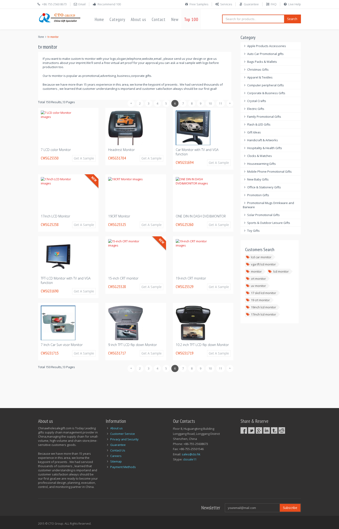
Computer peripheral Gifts (265, 85)
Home (99, 19)
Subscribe (290, 507)
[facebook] (244, 430)
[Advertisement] (122, 387)
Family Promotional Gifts (264, 116)
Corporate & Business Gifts (266, 93)
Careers (116, 456)
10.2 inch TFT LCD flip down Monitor (202, 345)
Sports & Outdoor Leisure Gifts (268, 223)
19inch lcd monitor (263, 307)
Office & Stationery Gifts (264, 187)
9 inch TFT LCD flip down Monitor (132, 345)
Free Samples (199, 4)
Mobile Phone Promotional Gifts (269, 171)
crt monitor (258, 279)
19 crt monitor (260, 300)
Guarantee (251, 4)
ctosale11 (189, 459)
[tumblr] (274, 430)
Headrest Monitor (121, 149)
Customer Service (122, 434)
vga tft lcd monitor (263, 264)
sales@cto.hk (191, 454)
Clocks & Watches (259, 156)
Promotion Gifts (258, 195)
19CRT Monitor (119, 216)
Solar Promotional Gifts (263, 215)
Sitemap (116, 461)
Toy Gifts (253, 230)
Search (292, 19)
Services (226, 4)
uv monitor (258, 286)
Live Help (294, 4)
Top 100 (191, 19)
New (174, 19)
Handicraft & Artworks (262, 140)
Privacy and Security (124, 439)
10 (210, 103)
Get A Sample (84, 158)
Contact (159, 19)
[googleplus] (259, 430)
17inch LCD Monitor (55, 216)
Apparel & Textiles (260, 77)
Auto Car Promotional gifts (265, 54)
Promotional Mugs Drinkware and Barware (268, 205)
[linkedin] (266, 430)
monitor (256, 271)
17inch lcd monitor (263, 314)
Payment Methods (123, 467)
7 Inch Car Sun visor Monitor (62, 345)
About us (138, 19)
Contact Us (117, 450)
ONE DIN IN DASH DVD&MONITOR (201, 216)
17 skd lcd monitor (263, 293)
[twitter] (251, 430)
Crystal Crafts (256, 101)
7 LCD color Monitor (56, 149)
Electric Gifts (255, 109)
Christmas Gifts (258, 69)
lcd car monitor (261, 257)
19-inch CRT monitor (191, 278)
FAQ (274, 4)
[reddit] (282, 430)
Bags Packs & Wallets (262, 62)
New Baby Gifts (258, 179)
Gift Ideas (254, 132)
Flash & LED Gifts (259, 124)
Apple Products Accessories (266, 46)
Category (117, 19)
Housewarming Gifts (261, 164)
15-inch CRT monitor (123, 278)
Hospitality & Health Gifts (264, 148)
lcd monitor (281, 271)
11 (220, 103)
